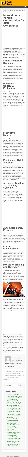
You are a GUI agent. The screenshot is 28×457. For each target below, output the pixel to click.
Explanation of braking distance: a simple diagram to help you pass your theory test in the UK (14, 440)
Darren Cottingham (18, 357)
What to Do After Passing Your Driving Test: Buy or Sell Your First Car (14, 411)
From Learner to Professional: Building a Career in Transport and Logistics (13, 416)
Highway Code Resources (14, 456)
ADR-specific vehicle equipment (14, 430)
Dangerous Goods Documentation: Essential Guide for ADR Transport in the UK (14, 444)
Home (4, 10)
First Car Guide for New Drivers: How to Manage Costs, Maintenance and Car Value (14, 399)
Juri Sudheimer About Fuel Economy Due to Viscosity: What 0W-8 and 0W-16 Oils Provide (14, 407)
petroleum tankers (18, 49)
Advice (7, 10)
